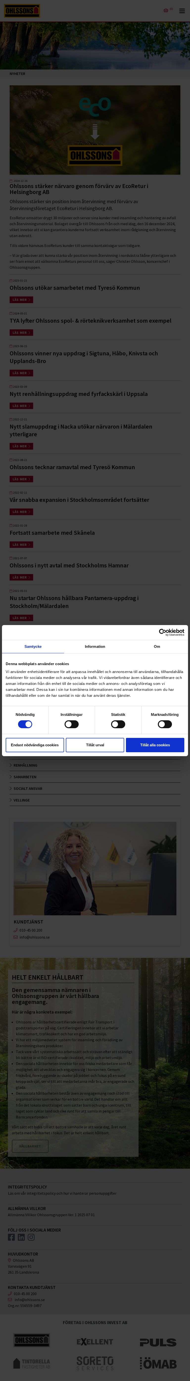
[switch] (72, 724)
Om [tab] (157, 646)
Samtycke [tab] (33, 646)
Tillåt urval (95, 745)
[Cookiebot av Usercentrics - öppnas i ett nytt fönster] (162, 632)
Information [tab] (95, 646)
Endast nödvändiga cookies (35, 745)
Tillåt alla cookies (155, 745)
